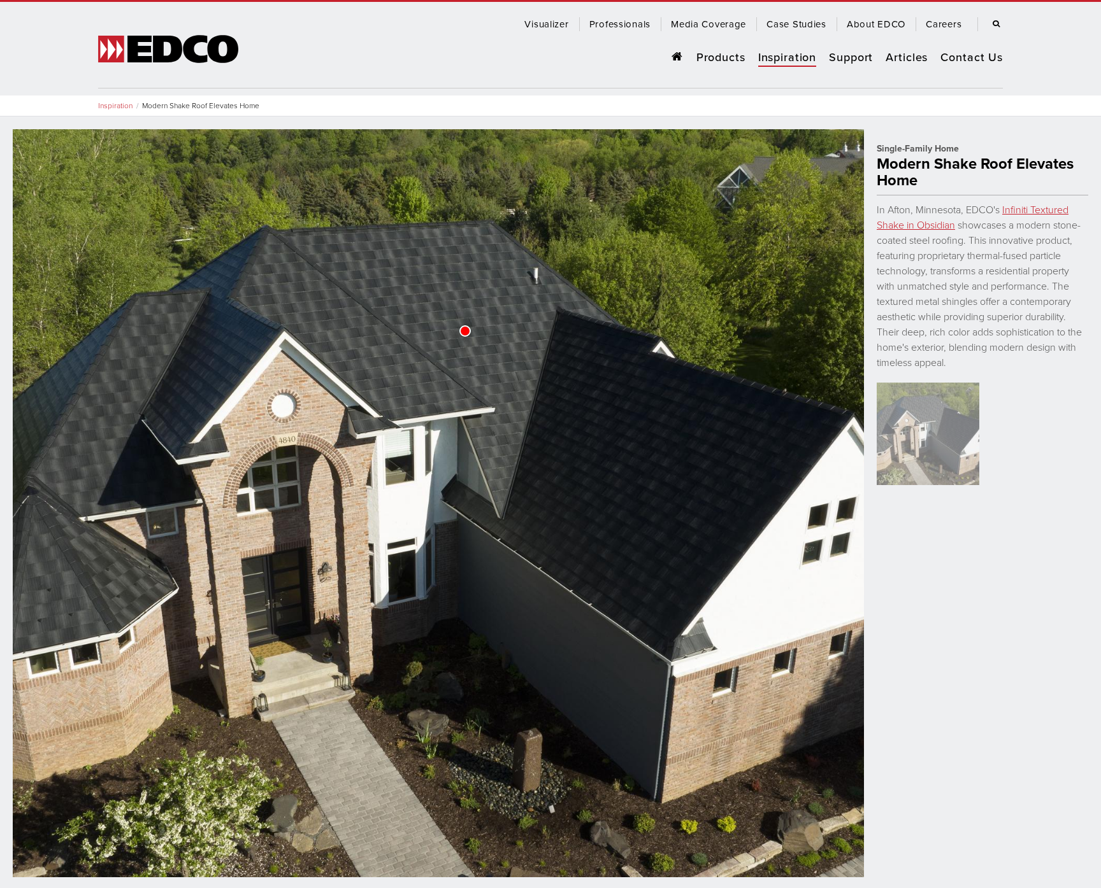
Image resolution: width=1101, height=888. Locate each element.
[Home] (676, 57)
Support (851, 57)
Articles (907, 57)
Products (720, 57)
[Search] (993, 24)
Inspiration (787, 57)
